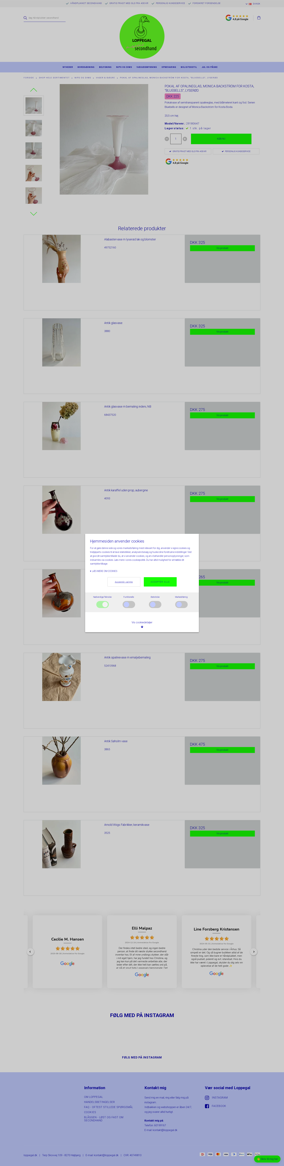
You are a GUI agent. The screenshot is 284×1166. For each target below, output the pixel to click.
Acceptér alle (160, 582)
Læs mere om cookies (104, 571)
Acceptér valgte (124, 582)
